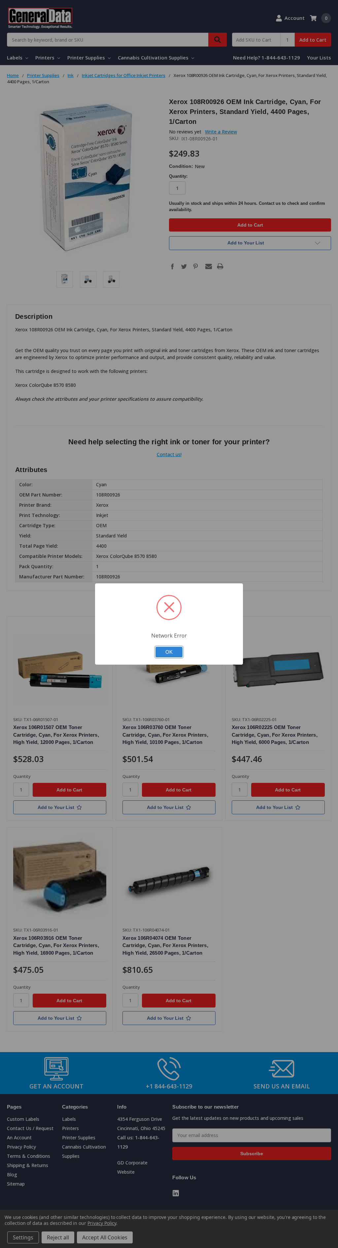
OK (169, 652)
